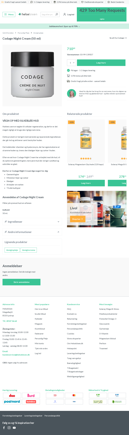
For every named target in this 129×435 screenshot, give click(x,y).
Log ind (38, 353)
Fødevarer (39, 333)
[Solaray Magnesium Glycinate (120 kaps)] (86, 138)
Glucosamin (104, 324)
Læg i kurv (101, 62)
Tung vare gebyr (74, 358)
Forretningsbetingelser (77, 324)
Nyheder (38, 319)
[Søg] (57, 14)
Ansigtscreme (28, 250)
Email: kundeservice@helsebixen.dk (16, 353)
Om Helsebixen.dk (75, 343)
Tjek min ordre (41, 348)
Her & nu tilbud (41, 309)
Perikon (102, 343)
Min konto (39, 343)
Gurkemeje (104, 328)
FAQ (69, 309)
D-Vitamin (103, 333)
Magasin (38, 324)
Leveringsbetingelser (76, 353)
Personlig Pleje (41, 338)
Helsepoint (72, 348)
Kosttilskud (40, 328)
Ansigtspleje (12, 250)
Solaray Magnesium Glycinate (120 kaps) (86, 164)
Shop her (76, 219)
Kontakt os (72, 314)
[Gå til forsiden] (28, 14)
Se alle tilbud (40, 314)
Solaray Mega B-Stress (109, 309)
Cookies (70, 333)
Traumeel (103, 348)
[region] (32, 74)
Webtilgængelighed (75, 376)
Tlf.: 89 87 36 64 (10, 321)
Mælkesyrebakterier (108, 314)
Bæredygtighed (74, 363)
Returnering (72, 319)
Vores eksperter (74, 338)
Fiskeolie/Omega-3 (107, 319)
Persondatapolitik (75, 328)
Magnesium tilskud (107, 338)
